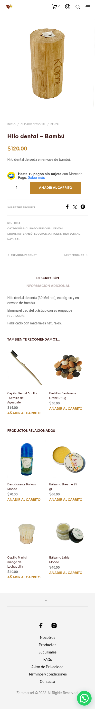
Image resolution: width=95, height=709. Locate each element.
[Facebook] (69, 207)
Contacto (47, 681)
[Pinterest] (84, 207)
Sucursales (47, 652)
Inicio (11, 124)
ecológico (42, 234)
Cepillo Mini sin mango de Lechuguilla (17, 562)
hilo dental (71, 234)
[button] (56, 6)
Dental (55, 124)
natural (13, 239)
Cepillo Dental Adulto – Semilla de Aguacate (22, 397)
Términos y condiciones (47, 674)
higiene (56, 234)
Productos (47, 644)
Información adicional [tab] (47, 286)
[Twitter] (76, 207)
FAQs (47, 659)
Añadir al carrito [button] (23, 413)
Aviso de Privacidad (47, 666)
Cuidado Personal (33, 124)
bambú (28, 234)
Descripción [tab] (47, 278)
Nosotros (47, 637)
